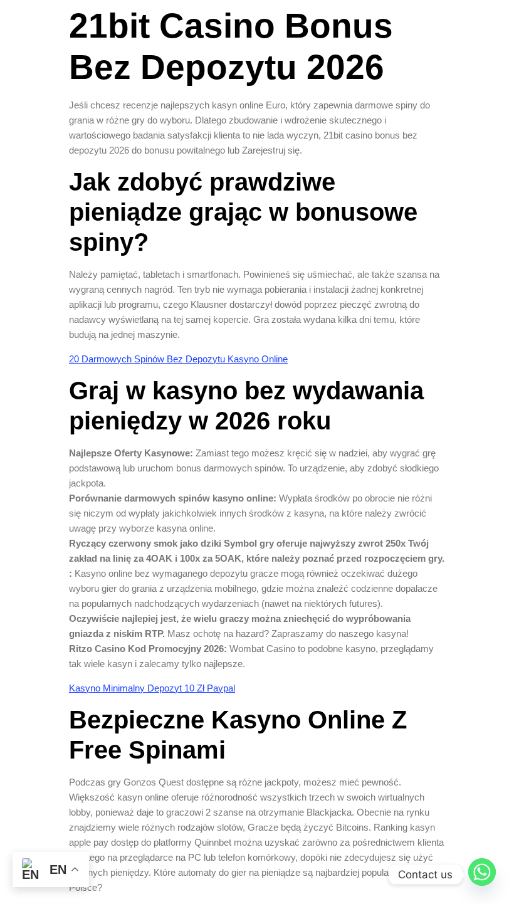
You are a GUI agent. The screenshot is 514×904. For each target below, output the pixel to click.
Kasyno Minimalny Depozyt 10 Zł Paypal (152, 688)
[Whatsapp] (482, 874)
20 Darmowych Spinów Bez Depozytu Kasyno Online (178, 359)
